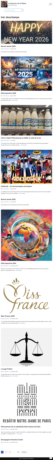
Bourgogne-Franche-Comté (12, 440)
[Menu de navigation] (50, 4)
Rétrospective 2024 (8, 263)
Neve (20, 458)
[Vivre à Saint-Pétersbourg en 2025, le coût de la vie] (26, 120)
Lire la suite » (15, 100)
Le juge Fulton (6, 369)
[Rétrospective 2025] (26, 73)
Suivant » (24, 452)
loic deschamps (6, 48)
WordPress (31, 458)
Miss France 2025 (8, 316)
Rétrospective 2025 (8, 93)
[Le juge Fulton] (26, 347)
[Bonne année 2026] (26, 32)
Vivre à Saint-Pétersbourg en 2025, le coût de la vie (21, 138)
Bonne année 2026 (8, 46)
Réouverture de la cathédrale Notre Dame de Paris (20, 427)
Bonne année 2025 (8, 199)
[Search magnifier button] (22, 10)
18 (18, 452)
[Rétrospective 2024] (26, 235)
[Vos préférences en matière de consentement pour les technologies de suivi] (51, 457)
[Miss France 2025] (26, 294)
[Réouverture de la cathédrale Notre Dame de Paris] (26, 402)
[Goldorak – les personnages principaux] (26, 167)
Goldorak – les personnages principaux (16, 186)
